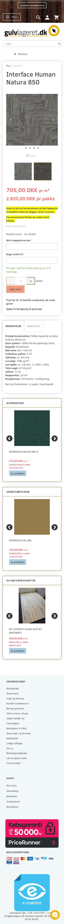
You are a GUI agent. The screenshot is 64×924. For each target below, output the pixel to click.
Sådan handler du (15, 718)
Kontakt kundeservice (32, 5)
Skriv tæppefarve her (18, 240)
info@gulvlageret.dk (14, 915)
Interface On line (20, 540)
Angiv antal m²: (14, 254)
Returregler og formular (18, 733)
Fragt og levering (15, 698)
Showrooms (12, 693)
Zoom (33, 155)
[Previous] (9, 438)
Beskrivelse (13, 326)
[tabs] (38, 17)
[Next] (55, 438)
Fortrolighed (12, 723)
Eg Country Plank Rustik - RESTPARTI (26, 630)
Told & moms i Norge (17, 713)
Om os (9, 748)
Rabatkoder (12, 738)
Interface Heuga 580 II (23, 451)
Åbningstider (12, 688)
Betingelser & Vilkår (16, 728)
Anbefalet (33, 326)
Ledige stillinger (14, 743)
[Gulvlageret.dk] (32, 30)
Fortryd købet (13, 763)
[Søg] (59, 44)
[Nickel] (32, 120)
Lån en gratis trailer (16, 758)
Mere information (16, 226)
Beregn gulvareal (15, 708)
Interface (17, 65)
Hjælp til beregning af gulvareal (24, 309)
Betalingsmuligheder (16, 753)
